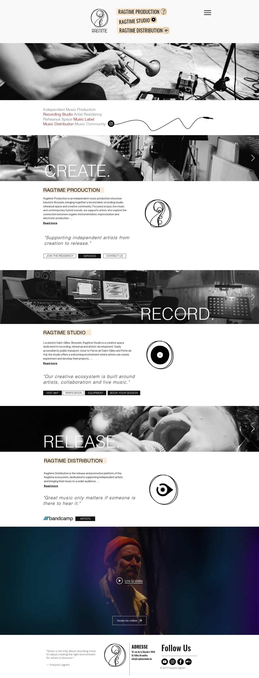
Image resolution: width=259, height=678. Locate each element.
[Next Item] (253, 158)
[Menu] (207, 12)
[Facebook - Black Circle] (180, 661)
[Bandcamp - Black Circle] (188, 661)
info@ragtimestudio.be (142, 659)
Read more (50, 223)
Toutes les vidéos (127, 620)
